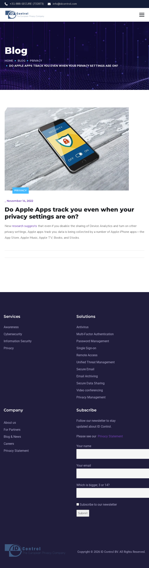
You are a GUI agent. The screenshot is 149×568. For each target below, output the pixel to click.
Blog (21, 61)
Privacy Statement (110, 436)
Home (9, 61)
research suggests (24, 226)
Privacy (36, 61)
